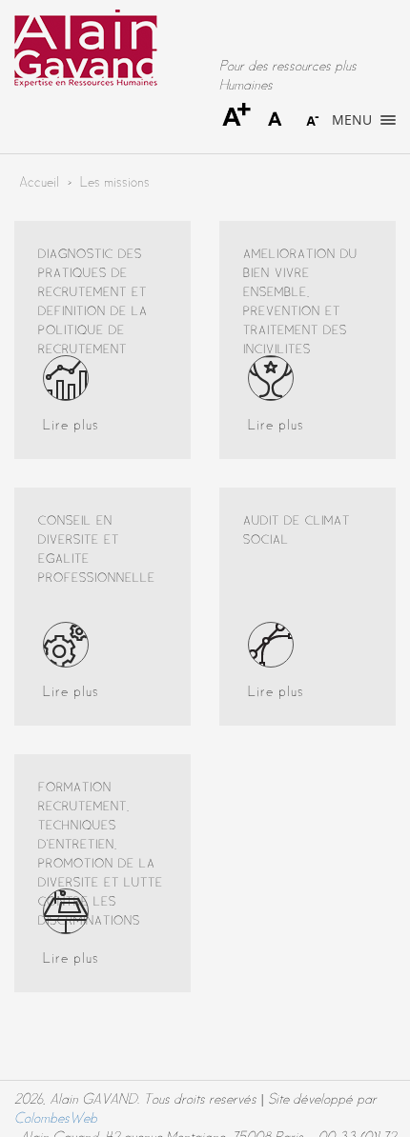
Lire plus (71, 425)
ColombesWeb (55, 1119)
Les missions (115, 182)
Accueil (39, 182)
